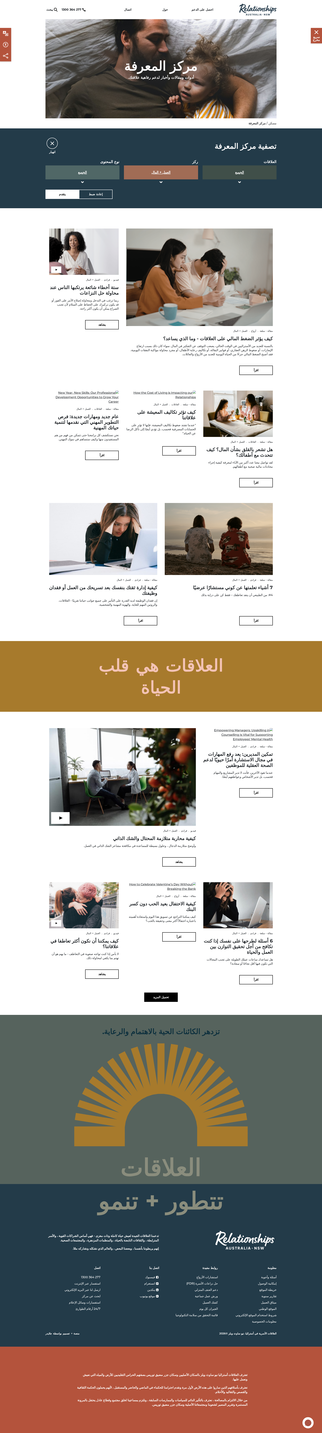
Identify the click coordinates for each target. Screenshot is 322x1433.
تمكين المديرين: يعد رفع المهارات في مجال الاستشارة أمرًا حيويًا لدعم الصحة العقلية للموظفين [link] (238, 759)
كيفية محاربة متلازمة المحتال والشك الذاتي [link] (154, 838)
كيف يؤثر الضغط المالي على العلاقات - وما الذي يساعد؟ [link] (218, 338)
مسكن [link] (272, 123)
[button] (161, 146)
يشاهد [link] (102, 324)
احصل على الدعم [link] (202, 9)
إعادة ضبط (96, 194)
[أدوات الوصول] (5, 33)
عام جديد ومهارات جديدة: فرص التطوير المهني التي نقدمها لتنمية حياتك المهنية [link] (86, 422)
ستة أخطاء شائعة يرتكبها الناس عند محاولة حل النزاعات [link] (84, 290)
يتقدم (62, 194)
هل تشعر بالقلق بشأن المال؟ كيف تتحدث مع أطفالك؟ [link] (239, 452)
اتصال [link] (127, 9)
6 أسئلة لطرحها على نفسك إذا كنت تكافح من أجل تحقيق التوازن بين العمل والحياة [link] (238, 946)
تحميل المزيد (161, 997)
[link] (258, 9)
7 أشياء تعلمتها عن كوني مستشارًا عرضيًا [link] (233, 587)
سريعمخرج (316, 38)
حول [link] (165, 9)
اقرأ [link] (256, 370)
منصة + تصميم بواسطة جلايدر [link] (62, 1333)
